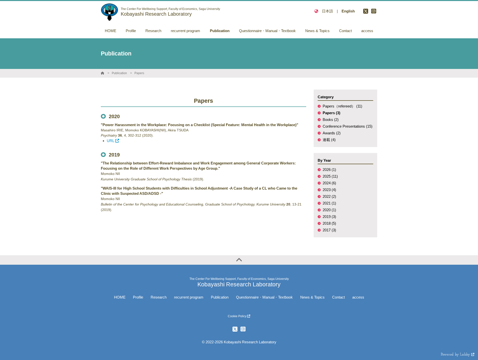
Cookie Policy (237, 316)
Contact (338, 297)
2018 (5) (329, 223)
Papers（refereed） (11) (342, 106)
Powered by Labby (456, 355)
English (348, 11)
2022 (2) (329, 196)
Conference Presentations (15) (347, 126)
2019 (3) (329, 216)
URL (110, 141)
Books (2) (331, 119)
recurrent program (188, 297)
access (358, 297)
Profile (138, 297)
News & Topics (312, 297)
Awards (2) (332, 133)
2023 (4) (329, 190)
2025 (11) (330, 176)
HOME (119, 297)
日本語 (327, 11)
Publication (119, 73)
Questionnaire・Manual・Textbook (264, 297)
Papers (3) (331, 113)
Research (159, 297)
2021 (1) (329, 203)
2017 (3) (329, 230)
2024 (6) (329, 183)
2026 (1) (329, 169)
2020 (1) (329, 210)
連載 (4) (329, 140)
